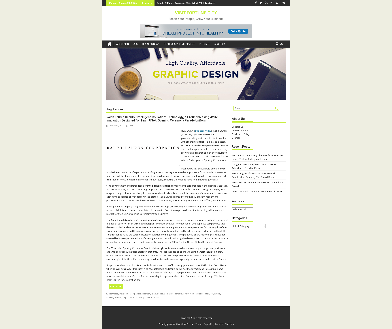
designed (164, 293)
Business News (150, 44)
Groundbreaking (176, 293)
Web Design (122, 44)
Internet (204, 44)
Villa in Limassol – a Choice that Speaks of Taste (257, 191)
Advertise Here (240, 130)
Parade (118, 297)
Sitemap (236, 137)
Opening (110, 297)
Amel (130, 125)
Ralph (125, 297)
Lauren (217, 293)
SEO (136, 44)
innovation (189, 293)
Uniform (149, 297)
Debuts (155, 293)
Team (131, 297)
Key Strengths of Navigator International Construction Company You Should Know (201, 3)
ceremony (146, 293)
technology (140, 297)
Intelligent (209, 293)
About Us (219, 44)
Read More (115, 286)
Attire (138, 293)
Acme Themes (226, 323)
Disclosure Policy (241, 134)
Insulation (199, 293)
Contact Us (237, 126)
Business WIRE (203, 130)
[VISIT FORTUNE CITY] (109, 44)
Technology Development (179, 44)
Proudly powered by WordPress (175, 323)
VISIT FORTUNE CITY (196, 12)
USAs (156, 297)
